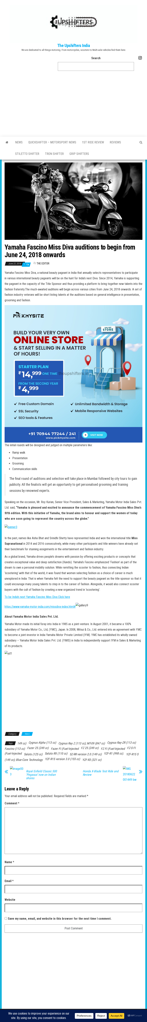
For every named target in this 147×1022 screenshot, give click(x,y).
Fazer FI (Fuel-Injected (65, 749)
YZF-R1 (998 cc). (114, 753)
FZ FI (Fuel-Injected (113, 749)
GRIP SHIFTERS (79, 154)
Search (95, 58)
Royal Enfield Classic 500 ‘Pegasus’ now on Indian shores (41, 775)
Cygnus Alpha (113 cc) (42, 742)
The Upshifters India (73, 45)
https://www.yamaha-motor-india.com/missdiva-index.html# (40, 606)
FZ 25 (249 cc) (90, 748)
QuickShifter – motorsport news (52, 142)
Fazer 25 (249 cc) (38, 748)
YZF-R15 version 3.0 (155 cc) (62, 759)
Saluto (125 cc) (33, 754)
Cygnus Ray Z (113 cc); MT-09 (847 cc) (81, 743)
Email (9, 881)
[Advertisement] (73, 105)
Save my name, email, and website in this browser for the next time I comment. (59, 918)
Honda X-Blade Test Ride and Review (100, 773)
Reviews (115, 142)
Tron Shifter (54, 154)
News (19, 142)
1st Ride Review (93, 142)
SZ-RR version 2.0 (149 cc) (86, 754)
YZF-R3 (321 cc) (91, 760)
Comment (12, 803)
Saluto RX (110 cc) (56, 753)
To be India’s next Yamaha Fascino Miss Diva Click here (37, 597)
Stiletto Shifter (27, 154)
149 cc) (21, 743)
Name (9, 862)
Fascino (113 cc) (15, 749)
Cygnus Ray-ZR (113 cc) (121, 742)
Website (10, 900)
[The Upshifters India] (7, 142)
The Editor (43, 263)
